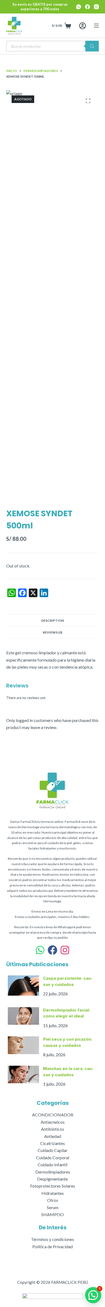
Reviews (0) (52, 632)
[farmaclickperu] (65, 950)
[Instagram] (96, 6)
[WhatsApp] (78, 6)
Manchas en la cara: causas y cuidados (68, 1071)
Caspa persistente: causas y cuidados (68, 981)
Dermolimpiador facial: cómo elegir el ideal (66, 1013)
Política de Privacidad (52, 1246)
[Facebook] (87, 6)
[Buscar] (92, 46)
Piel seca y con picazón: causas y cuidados (67, 1042)
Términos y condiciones (52, 1239)
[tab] (52, 620)
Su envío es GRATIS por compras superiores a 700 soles (40, 6)
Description (52, 620)
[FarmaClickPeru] (52, 950)
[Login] (82, 25)
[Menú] (96, 25)
